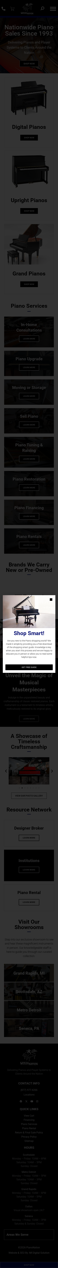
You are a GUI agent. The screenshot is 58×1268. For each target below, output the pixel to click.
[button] (51, 599)
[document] (29, 634)
